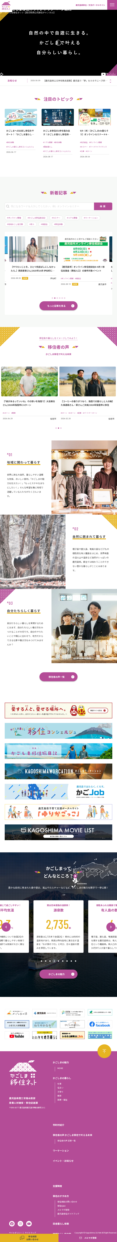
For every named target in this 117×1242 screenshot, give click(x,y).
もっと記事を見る (56, 305)
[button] (110, 79)
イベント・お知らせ (63, 1160)
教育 (59, 1095)
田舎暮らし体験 (61, 1223)
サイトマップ (30, 1232)
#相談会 (44, 224)
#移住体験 (58, 224)
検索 (103, 206)
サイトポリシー (15, 1232)
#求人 (32, 224)
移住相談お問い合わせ (67, 1201)
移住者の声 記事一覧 (66, 1140)
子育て (60, 1091)
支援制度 (57, 1186)
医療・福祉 (62, 1099)
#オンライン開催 (14, 217)
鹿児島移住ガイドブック (68, 1213)
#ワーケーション (91, 217)
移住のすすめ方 (61, 1196)
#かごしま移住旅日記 (36, 217)
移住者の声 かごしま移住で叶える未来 (72, 1135)
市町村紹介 (58, 1124)
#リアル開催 (72, 217)
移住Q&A (61, 1205)
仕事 (59, 1083)
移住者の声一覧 (57, 676)
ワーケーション (61, 1150)
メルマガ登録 (63, 1209)
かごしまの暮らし (62, 1078)
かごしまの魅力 (57, 974)
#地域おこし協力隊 (15, 224)
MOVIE (60, 1068)
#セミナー (56, 217)
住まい (60, 1087)
